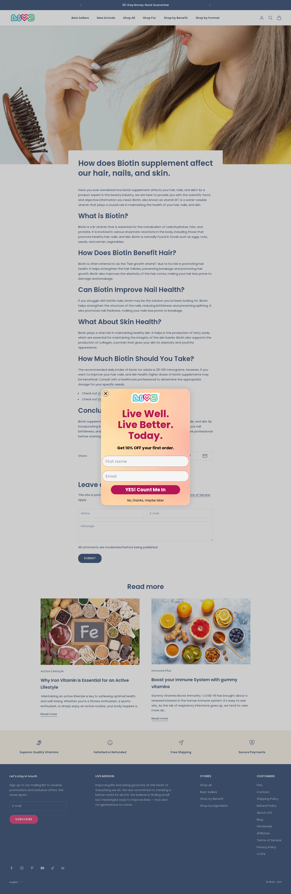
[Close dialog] (106, 393)
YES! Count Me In (145, 489)
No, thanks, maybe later (145, 500)
